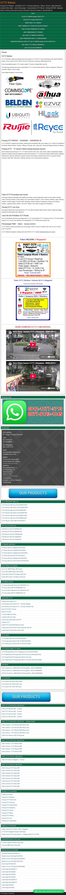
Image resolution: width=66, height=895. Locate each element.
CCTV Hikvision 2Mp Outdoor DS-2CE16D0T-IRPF (14, 512)
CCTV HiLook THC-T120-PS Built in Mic (12, 684)
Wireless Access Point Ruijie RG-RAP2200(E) (13, 866)
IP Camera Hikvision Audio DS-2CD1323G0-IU (13, 555)
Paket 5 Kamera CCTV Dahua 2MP (11, 778)
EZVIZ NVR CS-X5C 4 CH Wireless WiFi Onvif (13, 577)
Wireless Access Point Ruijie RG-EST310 (12, 861)
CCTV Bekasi (7, 2)
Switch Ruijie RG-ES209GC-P (9, 869)
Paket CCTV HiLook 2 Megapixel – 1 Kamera (13, 759)
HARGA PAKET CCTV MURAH (33, 23)
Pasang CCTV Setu (7, 818)
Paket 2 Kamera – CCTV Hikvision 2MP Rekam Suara (15, 727)
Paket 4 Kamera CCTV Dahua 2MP (11, 775)
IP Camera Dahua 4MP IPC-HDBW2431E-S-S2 (13, 593)
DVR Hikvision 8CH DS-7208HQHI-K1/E (12, 531)
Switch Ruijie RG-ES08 (7, 885)
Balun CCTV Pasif (6, 611)
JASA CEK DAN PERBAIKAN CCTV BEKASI (33, 29)
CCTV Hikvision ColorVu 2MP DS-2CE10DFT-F (14, 520)
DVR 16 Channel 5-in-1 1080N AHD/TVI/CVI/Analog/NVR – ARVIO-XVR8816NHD (22, 673)
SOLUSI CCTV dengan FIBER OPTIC (33, 20)
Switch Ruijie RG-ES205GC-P (9, 879)
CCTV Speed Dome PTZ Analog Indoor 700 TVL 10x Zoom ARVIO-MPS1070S (21, 654)
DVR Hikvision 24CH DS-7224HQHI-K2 (11, 536)
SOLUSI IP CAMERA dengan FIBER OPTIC (33, 16)
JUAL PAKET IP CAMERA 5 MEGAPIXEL (33, 35)
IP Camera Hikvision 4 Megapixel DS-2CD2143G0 (14, 558)
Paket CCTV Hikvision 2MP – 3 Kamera (12, 714)
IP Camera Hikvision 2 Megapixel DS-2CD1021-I (14, 550)
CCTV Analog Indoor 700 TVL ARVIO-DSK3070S (14, 638)
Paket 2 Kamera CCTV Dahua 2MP (11, 770)
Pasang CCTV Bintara (7, 813)
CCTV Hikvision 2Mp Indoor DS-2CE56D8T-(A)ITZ (14, 518)
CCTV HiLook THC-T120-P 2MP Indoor (11, 686)
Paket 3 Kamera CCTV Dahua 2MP (11, 773)
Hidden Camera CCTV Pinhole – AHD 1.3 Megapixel (15, 829)
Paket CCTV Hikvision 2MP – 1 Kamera (12, 708)
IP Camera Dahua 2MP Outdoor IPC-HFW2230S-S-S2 (15, 585)
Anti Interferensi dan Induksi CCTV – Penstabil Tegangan (16, 604)
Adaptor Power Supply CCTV (9, 601)
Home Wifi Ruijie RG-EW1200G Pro (11, 853)
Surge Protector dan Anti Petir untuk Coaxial (13, 630)
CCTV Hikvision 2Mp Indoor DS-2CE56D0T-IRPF (14, 510)
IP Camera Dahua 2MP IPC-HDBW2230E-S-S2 (13, 587)
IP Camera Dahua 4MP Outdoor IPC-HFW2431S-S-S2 (15, 590)
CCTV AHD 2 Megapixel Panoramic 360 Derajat (14, 831)
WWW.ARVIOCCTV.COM (47, 232)
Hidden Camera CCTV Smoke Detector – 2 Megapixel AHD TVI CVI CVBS (20, 834)
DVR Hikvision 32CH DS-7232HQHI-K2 (11, 539)
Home (33, 13)
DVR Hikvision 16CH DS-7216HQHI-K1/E (12, 534)
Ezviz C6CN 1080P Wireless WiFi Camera (12, 571)
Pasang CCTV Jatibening (8, 802)
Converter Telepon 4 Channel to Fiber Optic (12, 842)
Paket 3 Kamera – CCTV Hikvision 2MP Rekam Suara (15, 730)
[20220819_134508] (33, 167)
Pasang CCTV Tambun (7, 810)
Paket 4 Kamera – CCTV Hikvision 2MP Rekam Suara (15, 732)
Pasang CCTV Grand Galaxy (9, 820)
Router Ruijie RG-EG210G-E (9, 864)
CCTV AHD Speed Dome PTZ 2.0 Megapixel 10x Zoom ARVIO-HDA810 (20, 652)
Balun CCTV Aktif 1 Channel (9, 609)
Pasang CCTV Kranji (7, 794)
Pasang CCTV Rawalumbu (8, 807)
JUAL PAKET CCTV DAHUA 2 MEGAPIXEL (33, 44)
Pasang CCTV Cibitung (7, 815)
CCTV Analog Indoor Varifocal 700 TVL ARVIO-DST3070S (16, 641)
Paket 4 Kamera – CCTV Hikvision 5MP (12, 751)
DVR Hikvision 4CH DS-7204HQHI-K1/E (12, 529)
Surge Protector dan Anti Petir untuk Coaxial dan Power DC (16, 627)
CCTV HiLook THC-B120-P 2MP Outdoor (12, 681)
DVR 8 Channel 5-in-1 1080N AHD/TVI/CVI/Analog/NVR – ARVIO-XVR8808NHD (22, 670)
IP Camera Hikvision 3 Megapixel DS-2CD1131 (13, 547)
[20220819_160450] (12, 183)
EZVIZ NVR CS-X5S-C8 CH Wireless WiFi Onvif (14, 574)
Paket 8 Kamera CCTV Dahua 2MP (11, 786)
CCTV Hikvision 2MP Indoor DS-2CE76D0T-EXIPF (14, 505)
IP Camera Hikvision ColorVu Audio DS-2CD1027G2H (15, 560)
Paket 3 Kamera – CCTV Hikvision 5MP (12, 749)
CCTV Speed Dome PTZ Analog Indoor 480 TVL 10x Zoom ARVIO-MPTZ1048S (22, 659)
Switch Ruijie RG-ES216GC (9, 877)
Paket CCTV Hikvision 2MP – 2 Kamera (12, 711)
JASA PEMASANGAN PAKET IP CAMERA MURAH (33, 38)
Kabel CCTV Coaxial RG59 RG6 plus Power (13, 625)
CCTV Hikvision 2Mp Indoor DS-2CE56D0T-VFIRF (14, 515)
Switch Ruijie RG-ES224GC (9, 874)
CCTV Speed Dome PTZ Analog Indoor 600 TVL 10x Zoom (16, 657)
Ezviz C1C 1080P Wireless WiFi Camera (12, 569)
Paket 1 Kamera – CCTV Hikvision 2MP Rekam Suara (15, 725)
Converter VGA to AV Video (9, 617)
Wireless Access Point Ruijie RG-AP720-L (12, 856)
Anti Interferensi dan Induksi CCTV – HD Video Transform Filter (18, 606)
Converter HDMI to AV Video (9, 614)
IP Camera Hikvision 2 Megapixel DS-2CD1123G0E (15, 553)
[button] (48, 891)
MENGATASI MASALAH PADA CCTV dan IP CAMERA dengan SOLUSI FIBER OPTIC (33, 41)
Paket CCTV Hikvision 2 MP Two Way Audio (13, 735)
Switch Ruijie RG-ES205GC (9, 871)
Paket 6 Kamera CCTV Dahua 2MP (11, 781)
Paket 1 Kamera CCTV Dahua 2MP (11, 768)
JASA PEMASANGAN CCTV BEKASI (33, 32)
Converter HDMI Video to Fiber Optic (11, 845)
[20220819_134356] (12, 167)
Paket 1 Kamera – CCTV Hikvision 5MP (12, 743)
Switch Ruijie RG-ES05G (8, 887)
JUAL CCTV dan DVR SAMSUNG (33, 48)
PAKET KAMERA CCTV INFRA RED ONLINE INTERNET (33, 26)
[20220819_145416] (53, 167)
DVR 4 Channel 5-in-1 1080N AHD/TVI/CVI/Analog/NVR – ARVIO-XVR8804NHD (22, 668)
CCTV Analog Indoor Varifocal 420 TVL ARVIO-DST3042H (16, 643)
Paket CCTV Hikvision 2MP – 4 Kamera (12, 716)
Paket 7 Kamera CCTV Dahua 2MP (11, 783)
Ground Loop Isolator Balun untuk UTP (11, 619)
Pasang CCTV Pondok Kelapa (9, 805)
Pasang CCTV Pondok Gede (9, 799)
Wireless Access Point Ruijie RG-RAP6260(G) (13, 858)
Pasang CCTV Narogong (8, 797)
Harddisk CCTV (6, 622)
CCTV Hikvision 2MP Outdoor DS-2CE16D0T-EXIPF (15, 507)
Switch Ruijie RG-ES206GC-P (9, 882)
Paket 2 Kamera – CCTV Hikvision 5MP (12, 746)
